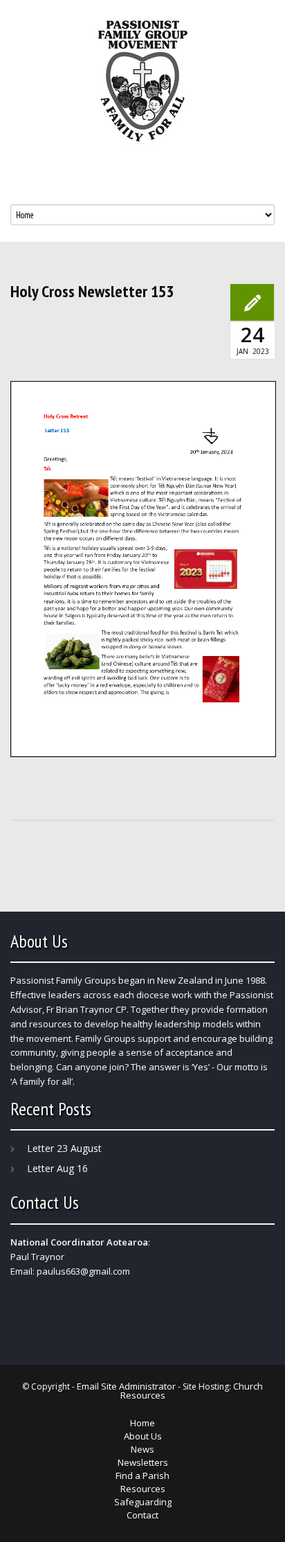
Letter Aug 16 (57, 1168)
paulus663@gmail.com (83, 1271)
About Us (143, 1436)
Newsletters (143, 1462)
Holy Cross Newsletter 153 (92, 291)
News (142, 1449)
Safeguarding (143, 1502)
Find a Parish (142, 1475)
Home (142, 1423)
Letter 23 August (64, 1148)
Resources (142, 1488)
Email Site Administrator (126, 1386)
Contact (142, 1515)
